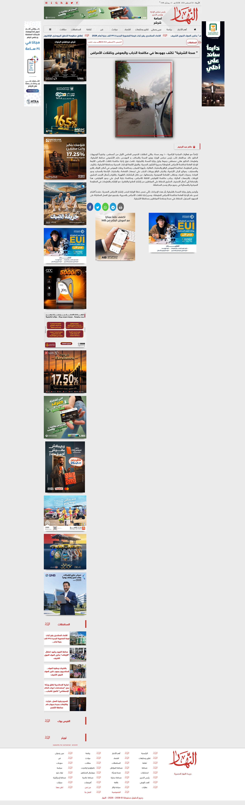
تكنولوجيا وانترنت (88, 767)
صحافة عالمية (87, 777)
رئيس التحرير (144, 777)
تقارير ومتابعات (142, 29)
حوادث (115, 29)
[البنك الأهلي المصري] (32, 63)
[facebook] (77, 3)
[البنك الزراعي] (172, 232)
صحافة (144, 767)
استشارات (144, 772)
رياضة (169, 29)
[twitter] (72, 3)
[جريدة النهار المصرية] (95, 13)
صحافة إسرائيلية (59, 777)
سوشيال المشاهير (88, 772)
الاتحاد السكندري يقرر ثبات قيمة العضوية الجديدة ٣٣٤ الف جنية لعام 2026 (174, 35)
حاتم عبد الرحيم (185, 146)
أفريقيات (87, 782)
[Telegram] (113, 207)
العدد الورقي (144, 782)
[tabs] (46, 3)
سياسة (59, 767)
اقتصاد (127, 29)
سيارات (59, 782)
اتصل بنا (88, 792)
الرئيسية (144, 753)
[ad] (65, 60)
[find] (56, 3)
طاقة (116, 782)
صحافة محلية (116, 777)
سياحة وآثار (116, 787)
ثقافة (88, 29)
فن (101, 29)
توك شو (59, 772)
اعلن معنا (59, 787)
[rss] (61, 3)
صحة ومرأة (116, 772)
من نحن (88, 787)
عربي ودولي (156, 29)
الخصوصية (116, 792)
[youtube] (67, 3)
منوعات (59, 762)
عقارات (144, 787)
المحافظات (76, 29)
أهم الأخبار (182, 29)
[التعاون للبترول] (65, 287)
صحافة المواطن (116, 767)
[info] (51, 3)
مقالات (63, 29)
